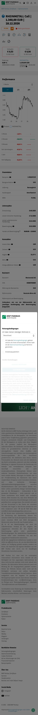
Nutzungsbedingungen (20, 340)
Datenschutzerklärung (17, 345)
